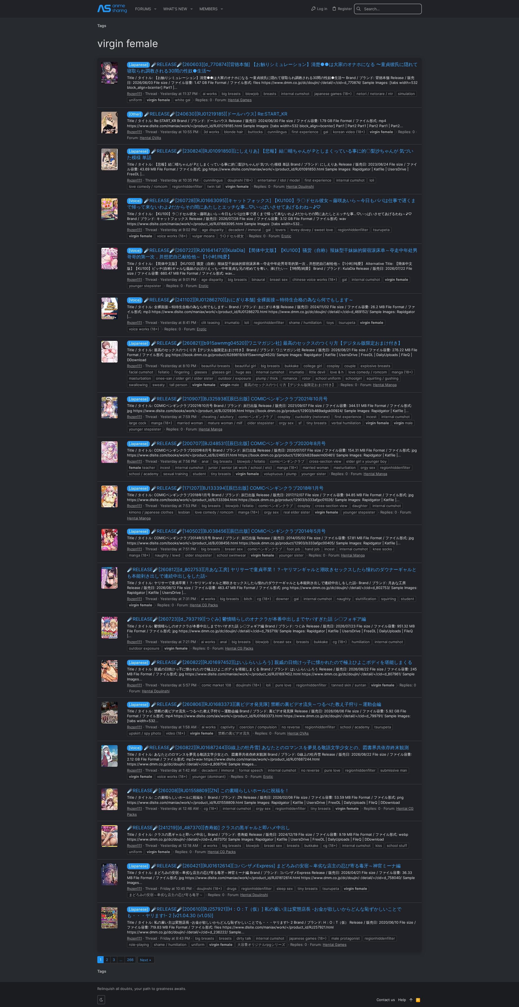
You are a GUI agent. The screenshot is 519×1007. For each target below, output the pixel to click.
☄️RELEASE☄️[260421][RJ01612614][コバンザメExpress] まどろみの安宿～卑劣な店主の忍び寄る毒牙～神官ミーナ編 (265, 865)
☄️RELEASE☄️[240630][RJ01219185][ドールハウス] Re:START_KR (208, 114)
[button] (155, 9)
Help (402, 1000)
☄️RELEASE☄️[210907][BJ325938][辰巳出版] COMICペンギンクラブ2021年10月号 (228, 399)
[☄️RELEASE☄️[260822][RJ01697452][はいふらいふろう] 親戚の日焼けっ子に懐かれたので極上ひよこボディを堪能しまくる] (109, 671)
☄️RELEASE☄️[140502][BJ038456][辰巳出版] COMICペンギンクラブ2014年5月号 (227, 531)
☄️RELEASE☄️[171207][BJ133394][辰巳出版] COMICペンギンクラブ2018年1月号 (226, 488)
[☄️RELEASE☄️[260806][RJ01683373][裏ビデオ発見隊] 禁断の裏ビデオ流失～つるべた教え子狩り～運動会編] (109, 712)
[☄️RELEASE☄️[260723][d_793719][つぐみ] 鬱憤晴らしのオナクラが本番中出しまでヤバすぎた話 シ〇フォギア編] (109, 628)
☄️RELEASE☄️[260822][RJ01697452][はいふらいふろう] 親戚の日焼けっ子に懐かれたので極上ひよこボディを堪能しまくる (270, 662)
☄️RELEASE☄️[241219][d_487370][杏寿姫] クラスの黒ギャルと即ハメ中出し (208, 827)
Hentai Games (240, 100)
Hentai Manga (385, 385)
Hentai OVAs (150, 138)
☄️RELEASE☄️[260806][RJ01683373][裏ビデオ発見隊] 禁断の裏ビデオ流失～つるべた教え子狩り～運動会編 (255, 704)
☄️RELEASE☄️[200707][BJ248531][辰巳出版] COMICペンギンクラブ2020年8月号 (227, 443)
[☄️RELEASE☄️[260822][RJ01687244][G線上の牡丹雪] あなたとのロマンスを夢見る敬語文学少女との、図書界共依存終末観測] (109, 756)
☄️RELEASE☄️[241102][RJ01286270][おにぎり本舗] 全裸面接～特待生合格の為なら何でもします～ (241, 299)
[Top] (411, 1000)
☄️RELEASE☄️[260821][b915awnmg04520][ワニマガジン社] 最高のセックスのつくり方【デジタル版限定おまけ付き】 (265, 343)
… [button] (120, 959)
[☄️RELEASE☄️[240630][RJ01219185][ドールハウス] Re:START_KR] (109, 122)
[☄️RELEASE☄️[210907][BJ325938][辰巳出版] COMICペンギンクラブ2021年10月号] (109, 407)
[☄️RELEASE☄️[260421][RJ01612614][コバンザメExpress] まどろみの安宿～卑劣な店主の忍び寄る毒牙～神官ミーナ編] (109, 874)
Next (144, 960)
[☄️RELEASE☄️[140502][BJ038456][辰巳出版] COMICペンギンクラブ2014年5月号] (109, 540)
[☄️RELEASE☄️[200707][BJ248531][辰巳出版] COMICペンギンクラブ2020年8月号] (109, 452)
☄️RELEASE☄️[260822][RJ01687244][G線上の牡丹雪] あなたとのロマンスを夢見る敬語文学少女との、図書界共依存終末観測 (269, 747)
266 (130, 959)
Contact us (386, 1000)
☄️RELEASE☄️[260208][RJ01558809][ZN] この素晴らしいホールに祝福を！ (208, 790)
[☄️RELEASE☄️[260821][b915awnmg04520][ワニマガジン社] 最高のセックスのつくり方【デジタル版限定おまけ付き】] (109, 352)
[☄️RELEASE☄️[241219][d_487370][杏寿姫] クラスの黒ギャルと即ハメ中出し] (109, 836)
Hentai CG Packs (204, 605)
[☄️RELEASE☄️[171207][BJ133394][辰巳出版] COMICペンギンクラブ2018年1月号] (109, 496)
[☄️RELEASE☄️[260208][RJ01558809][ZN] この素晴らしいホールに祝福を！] (109, 799)
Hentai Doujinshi (300, 186)
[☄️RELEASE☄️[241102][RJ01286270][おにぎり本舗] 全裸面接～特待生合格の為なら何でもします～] (109, 308)
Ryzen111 (134, 93)
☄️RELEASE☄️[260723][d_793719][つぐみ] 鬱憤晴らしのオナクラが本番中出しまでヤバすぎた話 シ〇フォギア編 (246, 619)
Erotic (286, 236)
